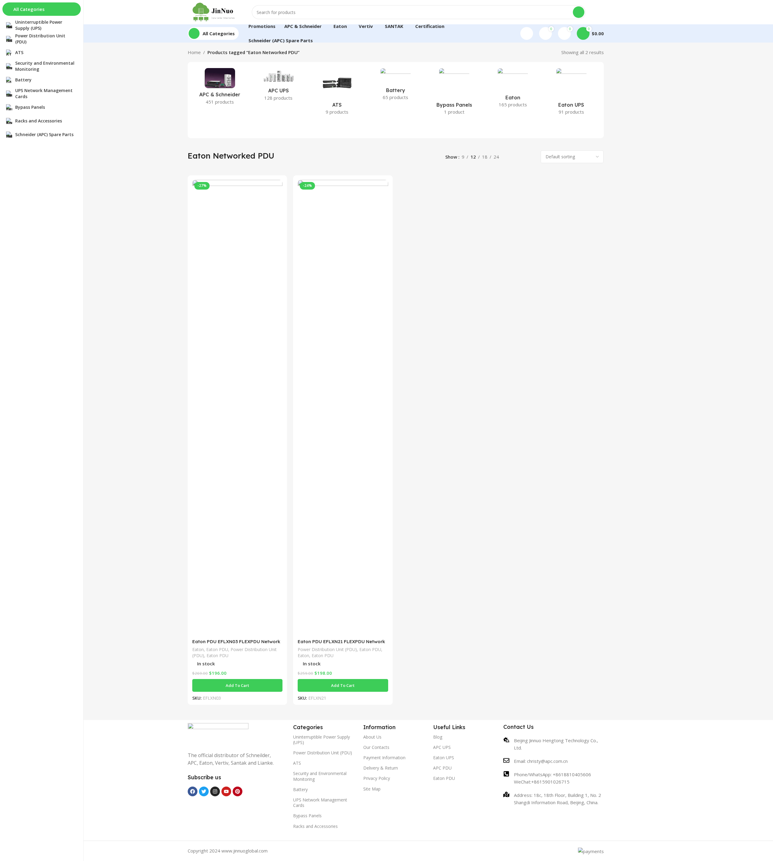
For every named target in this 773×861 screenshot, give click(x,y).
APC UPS (442, 747)
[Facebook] (192, 791)
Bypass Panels (307, 815)
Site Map (372, 789)
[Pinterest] (237, 791)
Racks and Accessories (315, 826)
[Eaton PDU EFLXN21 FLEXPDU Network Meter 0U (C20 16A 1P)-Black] (343, 408)
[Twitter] (204, 791)
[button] (237, 685)
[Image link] (218, 734)
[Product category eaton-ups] (571, 93)
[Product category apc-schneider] (220, 88)
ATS (297, 763)
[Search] (578, 12)
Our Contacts (376, 747)
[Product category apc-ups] (278, 86)
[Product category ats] (337, 93)
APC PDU (442, 768)
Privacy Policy (376, 778)
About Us (372, 737)
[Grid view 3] (521, 157)
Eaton (198, 649)
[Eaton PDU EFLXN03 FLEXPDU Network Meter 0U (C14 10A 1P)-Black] (237, 408)
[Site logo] (214, 12)
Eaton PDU (217, 649)
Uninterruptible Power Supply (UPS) (321, 739)
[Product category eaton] (513, 89)
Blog (437, 737)
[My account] (526, 33)
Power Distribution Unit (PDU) (327, 649)
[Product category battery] (395, 86)
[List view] (510, 157)
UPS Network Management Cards (320, 802)
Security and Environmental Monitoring (320, 776)
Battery (300, 789)
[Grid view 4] (531, 157)
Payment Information (384, 757)
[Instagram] (215, 791)
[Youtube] (226, 791)
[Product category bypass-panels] (454, 93)
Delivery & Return (380, 768)
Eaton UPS (443, 757)
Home (194, 52)
